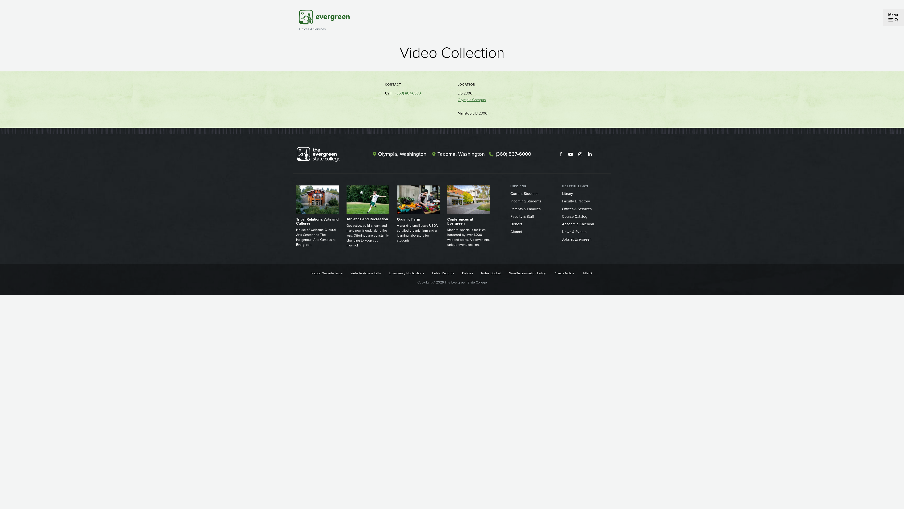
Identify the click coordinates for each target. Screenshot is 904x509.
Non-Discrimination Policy (527, 273)
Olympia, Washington (402, 154)
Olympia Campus (472, 100)
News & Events (574, 231)
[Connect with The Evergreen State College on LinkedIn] (590, 154)
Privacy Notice (564, 273)
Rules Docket (491, 273)
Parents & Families (525, 209)
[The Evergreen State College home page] (326, 155)
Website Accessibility (366, 273)
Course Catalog (574, 216)
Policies (467, 273)
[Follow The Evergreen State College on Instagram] (580, 154)
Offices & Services (312, 29)
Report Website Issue (327, 273)
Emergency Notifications (406, 273)
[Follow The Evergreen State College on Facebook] (561, 154)
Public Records (443, 273)
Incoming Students (525, 201)
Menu (893, 14)
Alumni (516, 231)
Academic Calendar (578, 224)
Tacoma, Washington (461, 154)
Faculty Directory (576, 201)
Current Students (524, 193)
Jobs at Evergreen (577, 239)
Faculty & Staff (522, 216)
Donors (516, 224)
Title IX (587, 273)
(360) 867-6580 (408, 93)
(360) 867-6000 (513, 154)
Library (567, 193)
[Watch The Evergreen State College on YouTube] (570, 154)
